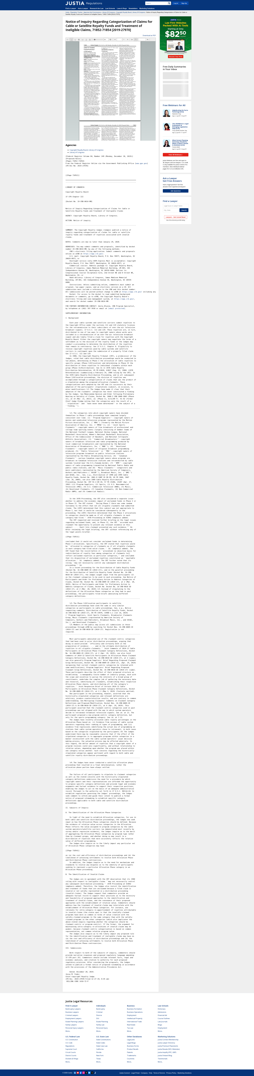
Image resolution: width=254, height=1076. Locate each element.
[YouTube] (78, 1073)
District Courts (70, 1055)
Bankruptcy (100, 1009)
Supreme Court (71, 1049)
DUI (97, 1018)
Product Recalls (132, 1049)
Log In (176, 3)
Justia (67, 12)
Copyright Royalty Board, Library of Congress (86, 150)
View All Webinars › (176, 155)
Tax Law (130, 1028)
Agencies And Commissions (92, 12)
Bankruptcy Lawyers (73, 1009)
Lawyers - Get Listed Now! (176, 217)
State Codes (100, 1043)
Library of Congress (77, 152)
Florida (98, 1052)
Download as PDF (149, 35)
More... (67, 1031)
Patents (130, 1052)
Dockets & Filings (71, 1059)
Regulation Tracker (76, 12)
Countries (130, 1059)
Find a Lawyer (70, 8)
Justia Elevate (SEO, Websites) (169, 1049)
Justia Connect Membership (168, 1040)
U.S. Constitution (71, 1040)
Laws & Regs (122, 8)
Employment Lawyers (73, 1018)
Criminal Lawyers (71, 1015)
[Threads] (86, 1073)
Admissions (162, 1012)
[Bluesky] (89, 1073)
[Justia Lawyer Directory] (95, 1073)
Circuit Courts (70, 1052)
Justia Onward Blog (165, 1055)
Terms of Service (159, 1073)
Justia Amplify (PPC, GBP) (167, 1052)
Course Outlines (164, 1018)
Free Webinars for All (174, 105)
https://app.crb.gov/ (93, 254)
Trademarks (131, 1055)
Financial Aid (162, 1015)
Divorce (99, 1015)
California (99, 1049)
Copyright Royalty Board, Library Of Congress (130, 12)
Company (144, 1073)
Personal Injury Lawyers (74, 1028)
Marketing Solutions (146, 8)
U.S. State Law (102, 1036)
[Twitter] (92, 1073)
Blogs (160, 1025)
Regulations (69, 1046)
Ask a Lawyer (83, 8)
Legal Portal (135, 1073)
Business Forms (133, 1046)
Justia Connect (124, 1073)
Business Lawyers (72, 1012)
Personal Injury (102, 1028)
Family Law (100, 1025)
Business (131, 1006)
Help (150, 1073)
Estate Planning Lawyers (74, 1022)
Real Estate (131, 1025)
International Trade (134, 1022)
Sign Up (184, 3)
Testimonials (162, 1059)
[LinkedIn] (75, 1073)
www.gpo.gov (141, 163)
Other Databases (134, 1036)
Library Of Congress (108, 12)
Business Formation (134, 1009)
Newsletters (133, 8)
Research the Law (96, 8)
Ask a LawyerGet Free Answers (172, 179)
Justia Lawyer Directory (166, 1043)
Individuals (101, 1006)
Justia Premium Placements (168, 1046)
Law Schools (110, 8)
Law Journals (162, 1022)
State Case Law (101, 1046)
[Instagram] (83, 1073)
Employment (131, 1015)
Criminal (99, 1012)
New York (99, 1055)
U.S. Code (68, 1043)
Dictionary (161, 1009)
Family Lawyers (71, 1025)
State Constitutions (103, 1040)
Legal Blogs (131, 1043)
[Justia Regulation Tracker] (74, 3)
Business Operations (135, 1012)
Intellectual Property (134, 1018)
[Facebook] (80, 1073)
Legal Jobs (131, 1040)
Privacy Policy (171, 1073)
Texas (98, 1059)
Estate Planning (102, 1022)
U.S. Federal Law (72, 1036)
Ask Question (176, 191)
